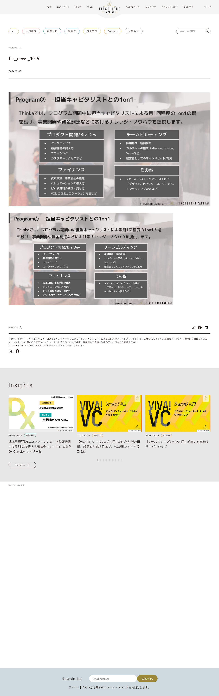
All (13, 31)
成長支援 (92, 31)
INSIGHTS (151, 7)
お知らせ (133, 31)
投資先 (72, 31)
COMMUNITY (169, 7)
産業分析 (52, 31)
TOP (49, 7)
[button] (97, 460)
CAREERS (187, 7)
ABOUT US (63, 7)
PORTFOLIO (133, 7)
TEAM (90, 7)
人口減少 (31, 31)
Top (10, 485)
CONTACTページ (109, 342)
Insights (20, 465)
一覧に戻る (13, 48)
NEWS (78, 7)
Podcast (113, 31)
